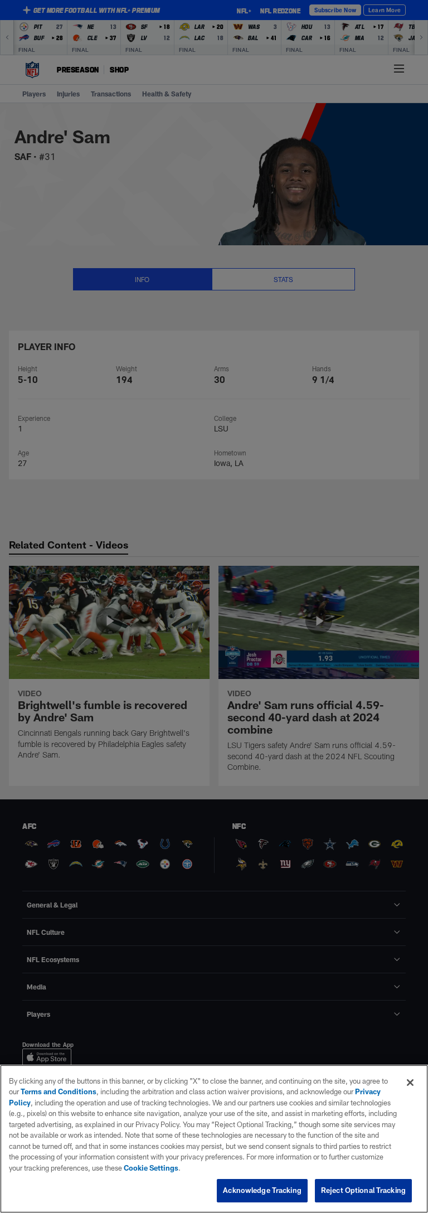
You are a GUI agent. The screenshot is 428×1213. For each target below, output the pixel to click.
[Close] (410, 1082)
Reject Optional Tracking (363, 1190)
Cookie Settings (151, 1167)
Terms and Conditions (58, 1091)
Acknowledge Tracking (262, 1190)
